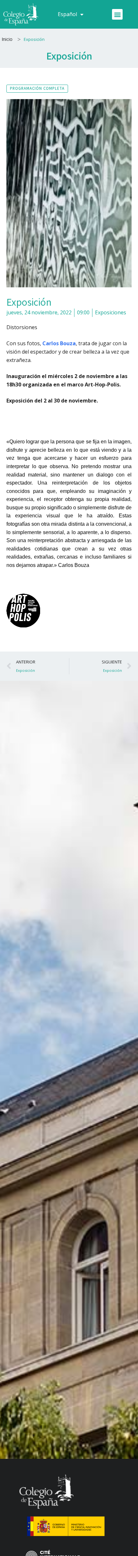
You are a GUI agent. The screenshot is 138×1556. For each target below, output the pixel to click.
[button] (117, 14)
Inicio (7, 39)
